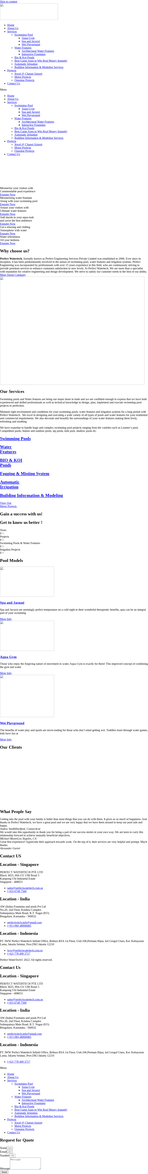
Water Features (22, 47)
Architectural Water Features (38, 50)
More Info (6, 619)
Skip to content (8, 1)
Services (12, 31)
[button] (74, 89)
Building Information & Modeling (31, 495)
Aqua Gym (28, 38)
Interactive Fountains (33, 54)
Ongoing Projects (24, 80)
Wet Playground (31, 44)
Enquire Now (8, 194)
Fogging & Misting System (24, 473)
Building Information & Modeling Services (38, 67)
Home (10, 25)
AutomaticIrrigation (9, 484)
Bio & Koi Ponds (24, 57)
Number (4, 1155)
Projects (11, 70)
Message (5, 1168)
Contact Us (13, 83)
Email (3, 1151)
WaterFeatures (8, 449)
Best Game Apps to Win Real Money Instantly (40, 60)
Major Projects (22, 76)
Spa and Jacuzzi (31, 41)
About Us (12, 28)
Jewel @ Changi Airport (28, 73)
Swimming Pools (15, 438)
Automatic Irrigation (26, 63)
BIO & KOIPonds (11, 462)
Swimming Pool (23, 34)
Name (3, 1147)
